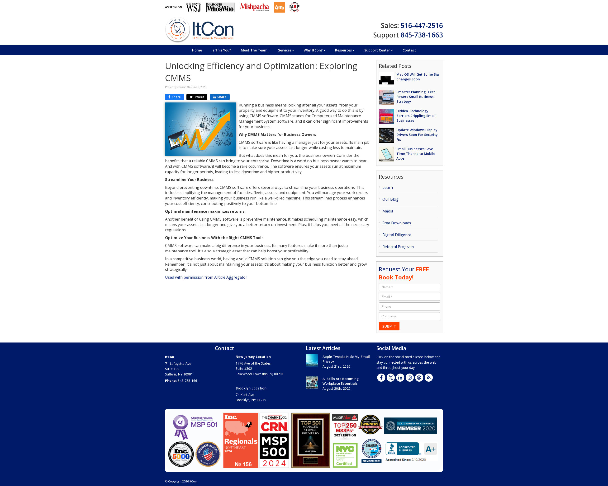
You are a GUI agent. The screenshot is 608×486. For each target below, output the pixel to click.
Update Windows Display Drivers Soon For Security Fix (417, 135)
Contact (409, 50)
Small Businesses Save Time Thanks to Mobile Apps (415, 154)
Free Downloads (396, 223)
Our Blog (390, 199)
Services (285, 50)
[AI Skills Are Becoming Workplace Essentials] (312, 382)
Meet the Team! (254, 50)
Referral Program (398, 246)
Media (387, 211)
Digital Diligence (396, 234)
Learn (387, 187)
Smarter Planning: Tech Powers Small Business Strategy (416, 97)
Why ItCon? (313, 50)
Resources (344, 50)
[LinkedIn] (400, 377)
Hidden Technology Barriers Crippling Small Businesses (416, 116)
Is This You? (221, 50)
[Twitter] (390, 377)
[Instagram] (409, 377)
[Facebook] (381, 377)
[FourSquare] (419, 377)
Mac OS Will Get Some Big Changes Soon (417, 76)
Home (197, 50)
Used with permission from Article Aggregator (206, 277)
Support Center (377, 50)
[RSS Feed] (428, 377)
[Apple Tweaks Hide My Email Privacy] (312, 360)
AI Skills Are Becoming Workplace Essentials (341, 381)
